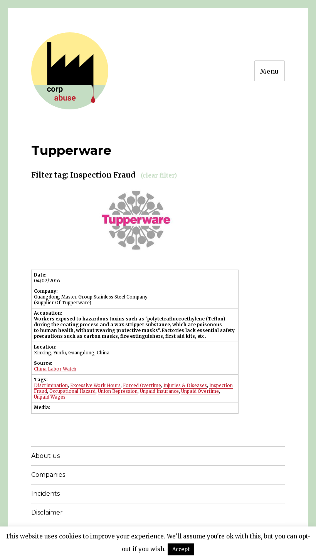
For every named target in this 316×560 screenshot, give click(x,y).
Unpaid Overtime (200, 391)
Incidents (45, 493)
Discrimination (51, 385)
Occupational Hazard (72, 391)
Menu (269, 71)
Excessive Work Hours (95, 385)
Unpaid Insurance (159, 391)
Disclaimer (47, 512)
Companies (48, 474)
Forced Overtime (142, 385)
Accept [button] (181, 549)
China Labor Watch (55, 369)
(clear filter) (159, 175)
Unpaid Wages (50, 397)
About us (45, 455)
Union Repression (118, 391)
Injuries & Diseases (185, 385)
